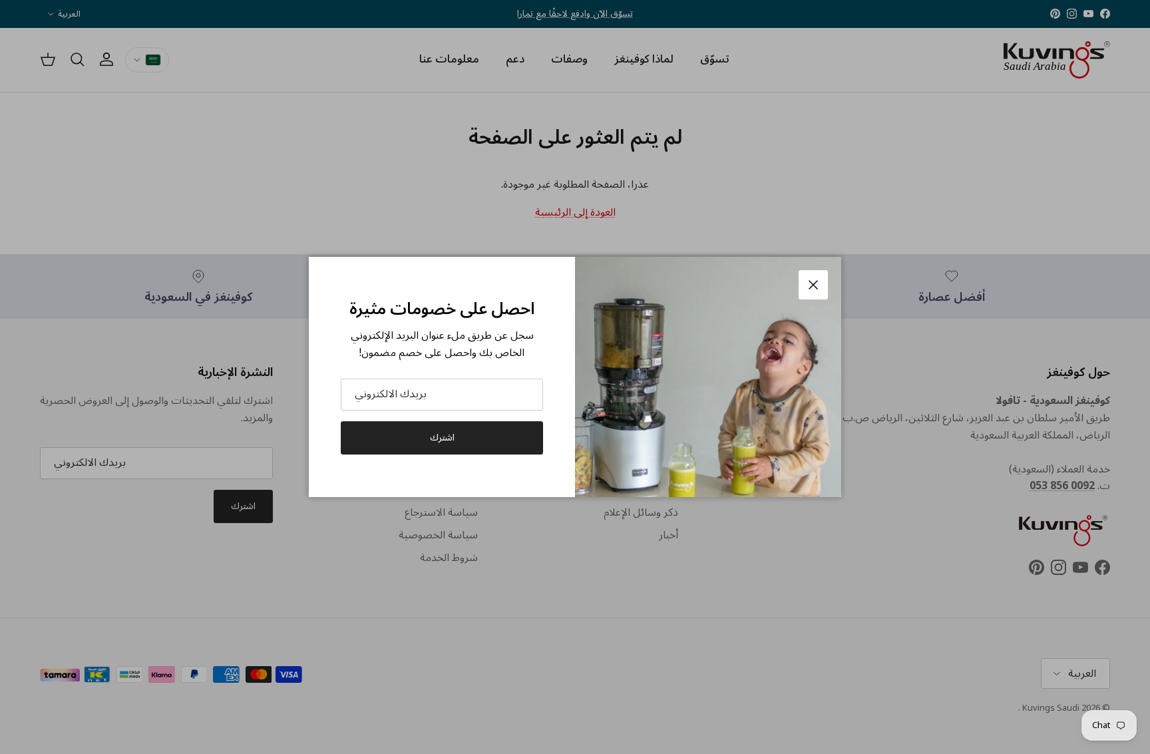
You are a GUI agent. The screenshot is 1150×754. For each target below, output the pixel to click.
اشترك (442, 437)
